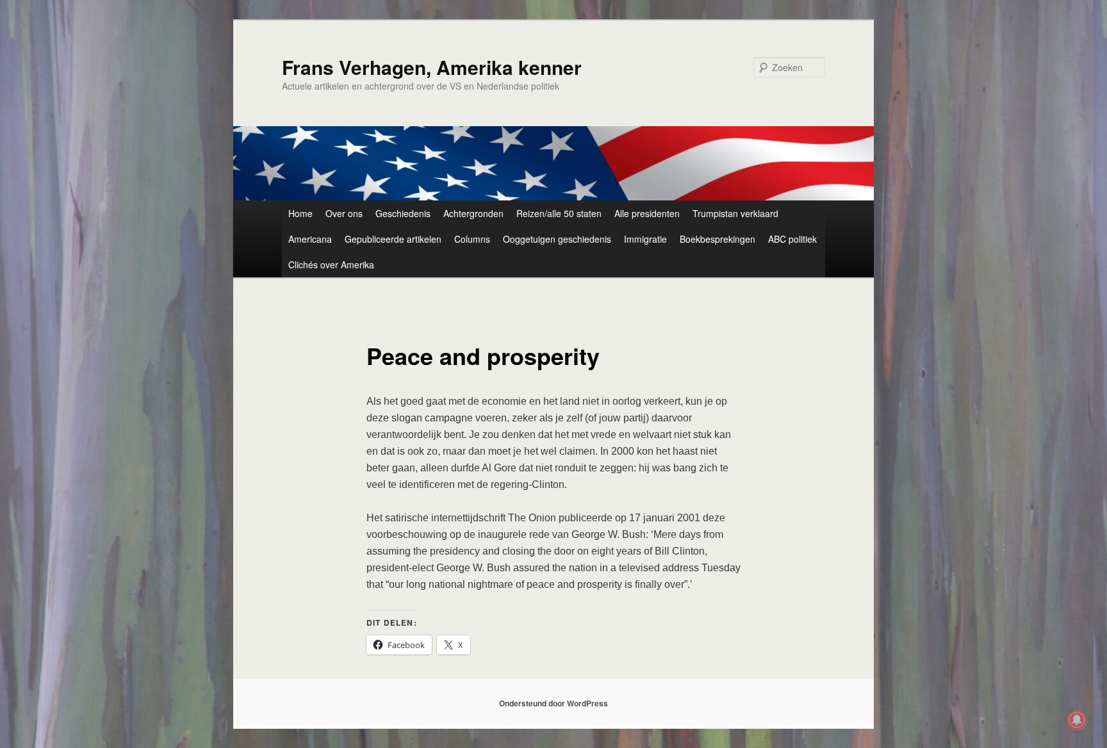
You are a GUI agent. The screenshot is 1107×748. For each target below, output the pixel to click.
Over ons (344, 213)
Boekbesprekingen (717, 238)
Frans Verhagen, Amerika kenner (432, 67)
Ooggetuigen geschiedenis (557, 238)
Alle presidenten (647, 213)
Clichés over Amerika (331, 264)
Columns (472, 238)
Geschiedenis (402, 213)
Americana (310, 238)
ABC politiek (792, 238)
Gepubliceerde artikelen (393, 238)
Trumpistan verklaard (735, 213)
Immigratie (645, 238)
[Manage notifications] (1077, 720)
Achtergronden (473, 213)
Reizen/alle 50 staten (559, 213)
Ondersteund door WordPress (553, 703)
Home (300, 213)
